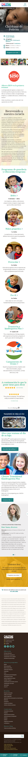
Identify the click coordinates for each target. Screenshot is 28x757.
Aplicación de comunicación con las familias (13, 698)
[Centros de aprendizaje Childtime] (8, 636)
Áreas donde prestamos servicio (11, 749)
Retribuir (5, 718)
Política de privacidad (8, 745)
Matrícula (6, 699)
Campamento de (14, 363)
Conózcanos (8, 709)
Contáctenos (17, 43)
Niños (13, 229)
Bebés (5, 664)
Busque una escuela (8, 692)
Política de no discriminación (10, 748)
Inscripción (6, 701)
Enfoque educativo (8, 653)
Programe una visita (10, 640)
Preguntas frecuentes (8, 721)
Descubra (9, 449)
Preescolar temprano (8, 669)
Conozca (7, 500)
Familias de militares (8, 703)
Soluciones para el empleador (10, 716)
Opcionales (6, 685)
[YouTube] (13, 646)
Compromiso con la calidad (10, 656)
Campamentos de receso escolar (11, 681)
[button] (13, 554)
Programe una (12, 52)
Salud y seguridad (7, 696)
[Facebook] (5, 646)
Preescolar (6, 671)
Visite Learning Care (8, 744)
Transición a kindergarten (13, 327)
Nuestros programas (11, 662)
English (7, 643)
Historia (5, 719)
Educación (7, 651)
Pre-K (5, 673)
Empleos (6, 712)
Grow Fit (5, 686)
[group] (5, 62)
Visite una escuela (7, 694)
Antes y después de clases (9, 678)
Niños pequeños (7, 666)
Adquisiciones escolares (9, 714)
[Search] (22, 736)
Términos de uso (7, 746)
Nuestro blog (8, 726)
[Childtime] (5, 4)
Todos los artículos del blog (10, 728)
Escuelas (7, 691)
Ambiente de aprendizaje (9, 658)
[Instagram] (8, 646)
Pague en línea (9, 641)
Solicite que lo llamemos (13, 579)
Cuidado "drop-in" (7, 680)
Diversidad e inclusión (8, 711)
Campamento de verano (9, 683)
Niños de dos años (8, 667)
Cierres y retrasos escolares (10, 705)
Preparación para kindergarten (10, 674)
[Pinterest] (10, 646)
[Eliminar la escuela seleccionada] (1, 8)
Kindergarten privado (8, 676)
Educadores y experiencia (9, 654)
